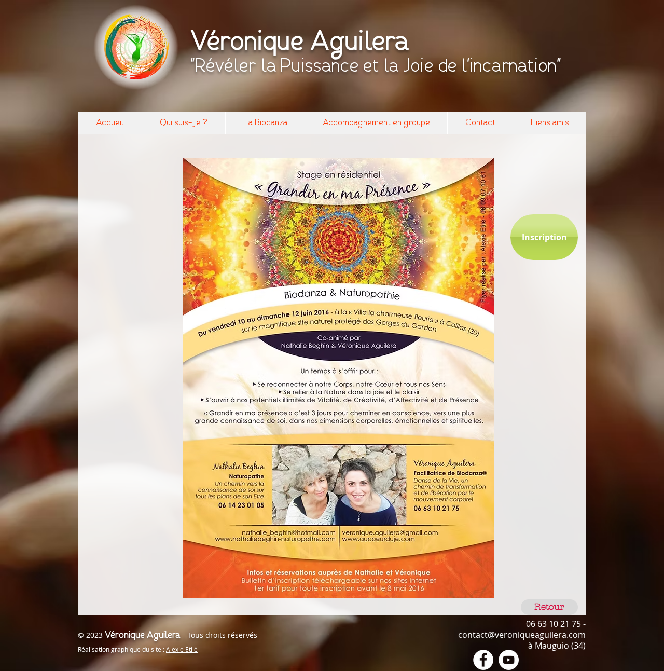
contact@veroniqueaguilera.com (522, 634)
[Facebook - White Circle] (483, 660)
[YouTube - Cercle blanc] (509, 660)
